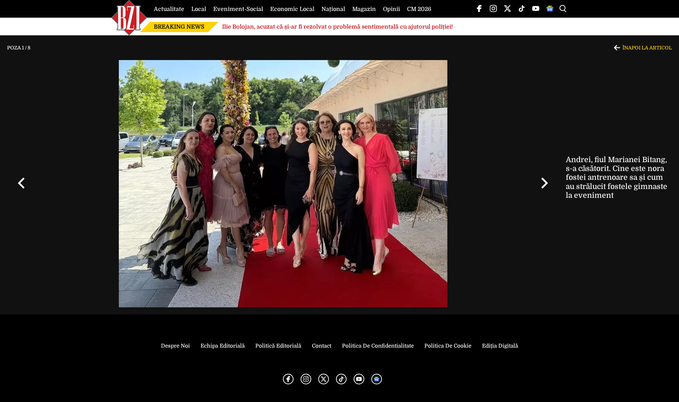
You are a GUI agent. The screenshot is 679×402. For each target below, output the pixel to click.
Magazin (364, 9)
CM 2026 (419, 9)
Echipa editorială (223, 346)
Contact (321, 346)
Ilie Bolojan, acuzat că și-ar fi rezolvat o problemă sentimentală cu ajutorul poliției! (337, 27)
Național (333, 9)
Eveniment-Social (238, 9)
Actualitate (169, 9)
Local (198, 9)
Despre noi (175, 346)
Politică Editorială (278, 346)
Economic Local (292, 9)
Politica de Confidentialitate (378, 346)
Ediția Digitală (500, 346)
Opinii (391, 9)
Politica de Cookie (447, 346)
